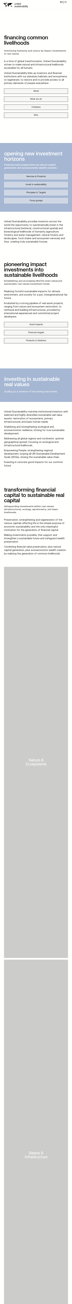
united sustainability (21, 5)
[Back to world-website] (8, 5)
